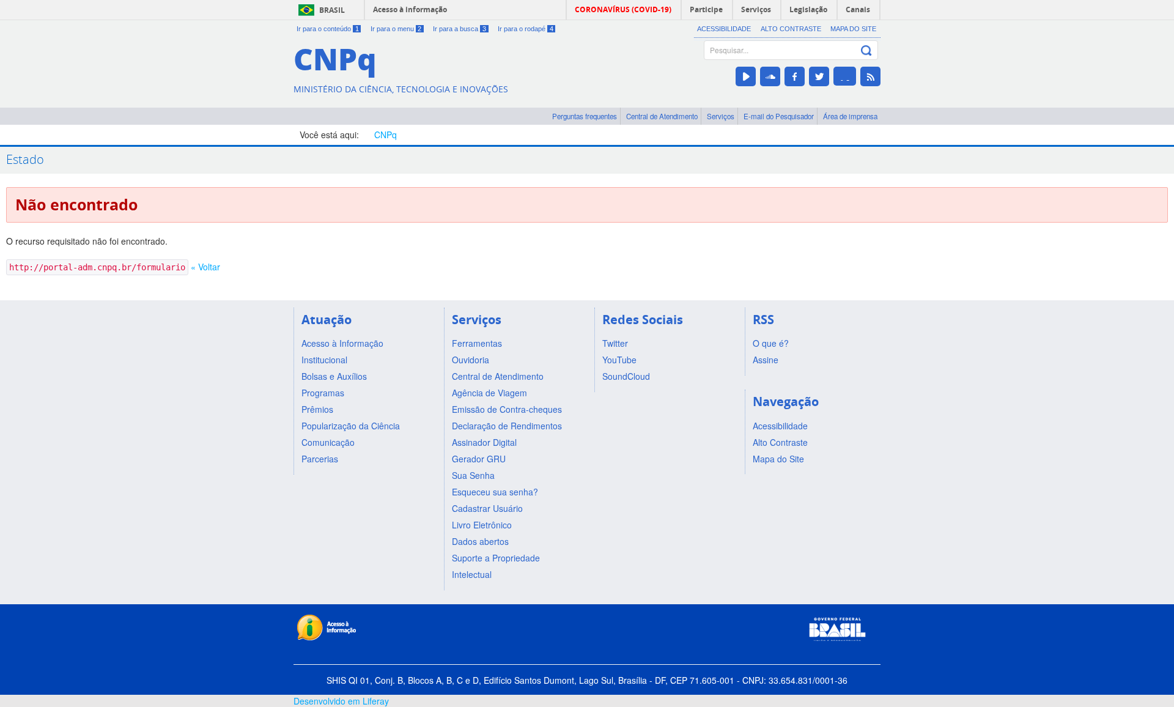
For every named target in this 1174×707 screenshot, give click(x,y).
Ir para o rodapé (525, 28)
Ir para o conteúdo (328, 28)
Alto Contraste (791, 28)
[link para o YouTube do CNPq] (746, 76)
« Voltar (205, 267)
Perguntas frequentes (584, 116)
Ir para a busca (459, 28)
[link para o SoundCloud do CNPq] (770, 76)
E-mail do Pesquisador (779, 116)
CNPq (385, 134)
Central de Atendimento (662, 116)
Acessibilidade (724, 28)
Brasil (332, 10)
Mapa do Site (853, 28)
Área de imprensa (850, 116)
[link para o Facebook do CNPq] (795, 76)
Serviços (720, 116)
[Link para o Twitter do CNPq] (819, 76)
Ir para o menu (396, 28)
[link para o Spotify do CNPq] (844, 76)
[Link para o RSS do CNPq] (870, 76)
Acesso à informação (410, 9)
